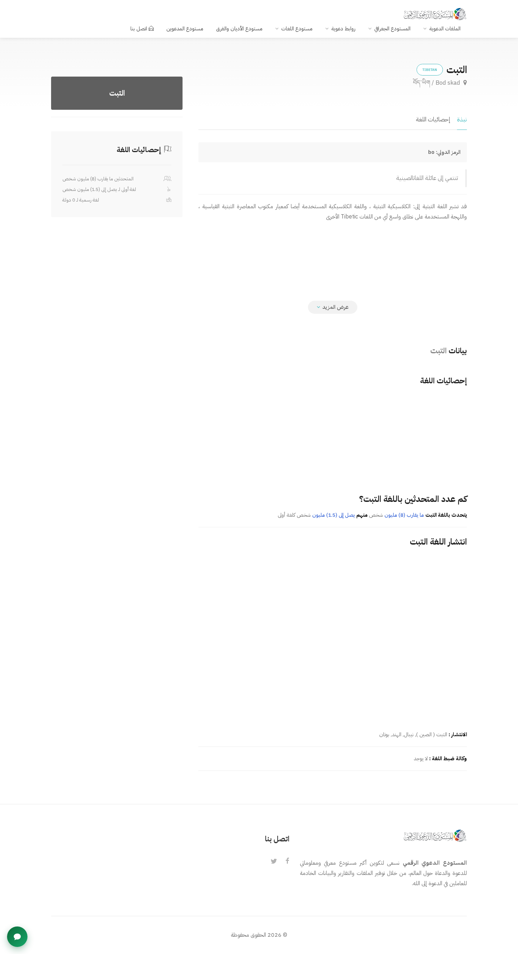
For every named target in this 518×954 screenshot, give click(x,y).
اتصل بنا (138, 28)
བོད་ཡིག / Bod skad (437, 82)
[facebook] (287, 861)
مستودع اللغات (297, 28)
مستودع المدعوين (184, 28)
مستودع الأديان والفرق (239, 28)
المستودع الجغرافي (392, 28)
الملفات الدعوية (445, 28)
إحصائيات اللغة (433, 119)
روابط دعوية (343, 28)
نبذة (462, 119)
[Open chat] (17, 936)
